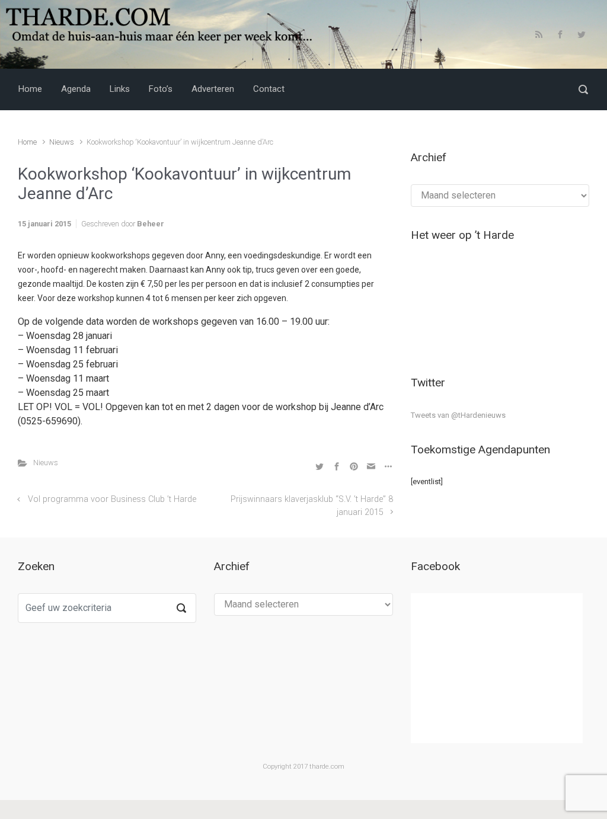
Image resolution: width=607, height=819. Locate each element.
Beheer (150, 223)
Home (27, 141)
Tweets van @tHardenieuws (458, 415)
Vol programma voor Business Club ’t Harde (112, 499)
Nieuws (61, 141)
